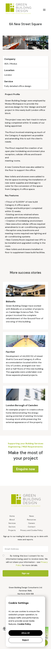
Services (12, 523)
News (31, 516)
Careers (31, 523)
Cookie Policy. (24, 624)
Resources (31, 519)
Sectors (12, 527)
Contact (31, 527)
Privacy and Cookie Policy (31, 530)
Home (12, 516)
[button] (44, 9)
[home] (21, 8)
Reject (25, 640)
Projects (12, 530)
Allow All (25, 633)
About (12, 519)
